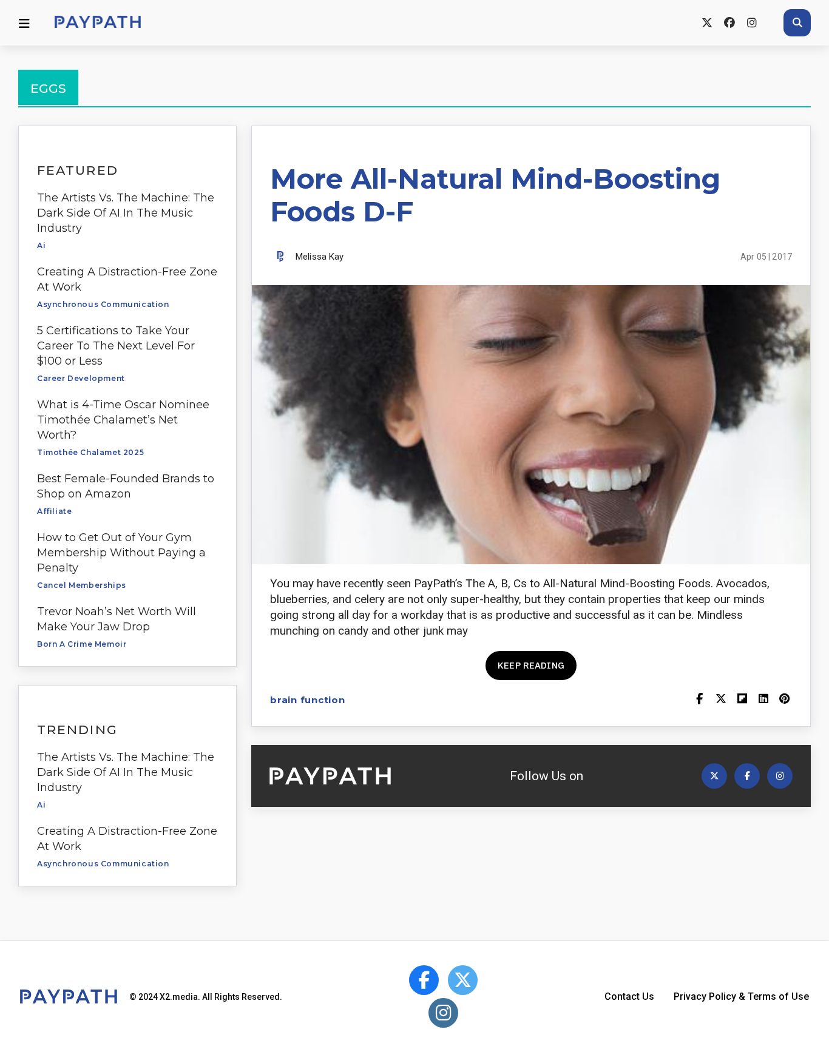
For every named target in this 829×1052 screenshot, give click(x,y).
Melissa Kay (320, 256)
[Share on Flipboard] (741, 699)
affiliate (54, 511)
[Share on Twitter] (720, 699)
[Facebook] (729, 22)
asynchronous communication (103, 304)
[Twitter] (706, 22)
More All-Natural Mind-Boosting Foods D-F (495, 195)
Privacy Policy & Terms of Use (741, 996)
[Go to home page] (98, 23)
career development (81, 378)
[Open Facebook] (747, 776)
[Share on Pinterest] (784, 699)
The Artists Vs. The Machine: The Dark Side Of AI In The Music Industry (125, 213)
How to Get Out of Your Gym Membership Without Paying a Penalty (121, 553)
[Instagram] (751, 22)
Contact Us (629, 996)
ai (41, 245)
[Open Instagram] (780, 776)
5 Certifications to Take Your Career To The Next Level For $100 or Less (116, 346)
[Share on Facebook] (699, 699)
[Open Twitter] (714, 776)
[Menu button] (24, 23)
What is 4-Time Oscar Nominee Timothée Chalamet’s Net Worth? (123, 420)
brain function (307, 700)
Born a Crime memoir (81, 644)
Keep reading (531, 665)
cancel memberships (81, 585)
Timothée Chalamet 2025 (90, 452)
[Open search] (797, 22)
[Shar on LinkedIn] (763, 699)
